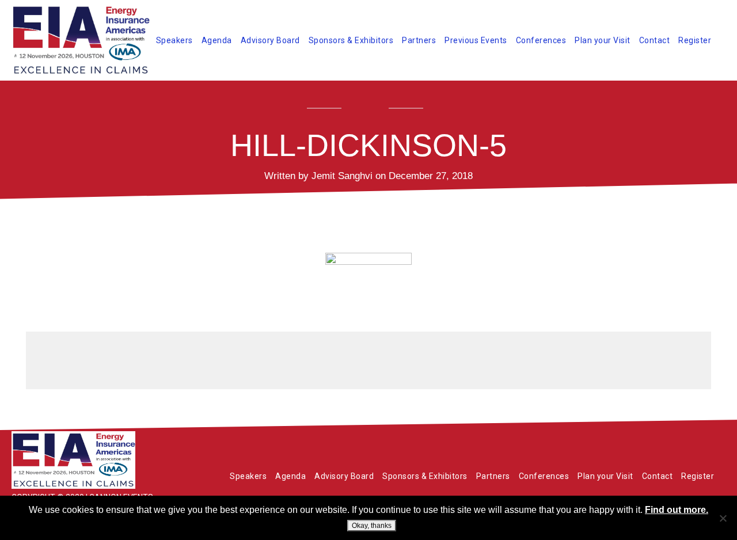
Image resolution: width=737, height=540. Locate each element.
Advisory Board (270, 40)
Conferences (541, 40)
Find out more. (676, 510)
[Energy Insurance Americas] (98, 460)
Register (694, 40)
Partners (419, 40)
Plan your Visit (602, 40)
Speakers (174, 40)
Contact (654, 40)
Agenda (217, 40)
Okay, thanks (372, 526)
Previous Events (476, 40)
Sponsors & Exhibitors (351, 40)
